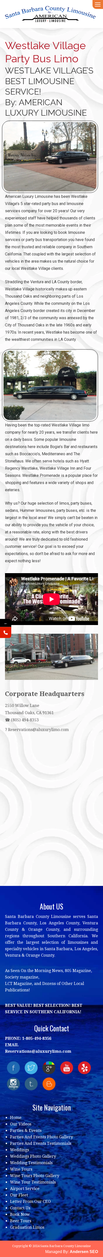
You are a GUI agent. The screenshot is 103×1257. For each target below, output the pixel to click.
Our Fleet (19, 1195)
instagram (13, 1083)
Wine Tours (21, 1169)
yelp (84, 1067)
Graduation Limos (27, 1227)
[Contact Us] (5, 632)
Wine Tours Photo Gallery (34, 1175)
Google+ (49, 1067)
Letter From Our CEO (30, 1201)
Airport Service (25, 1188)
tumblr (31, 1083)
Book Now (20, 1214)
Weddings (19, 1150)
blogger (49, 1083)
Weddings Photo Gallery (33, 1156)
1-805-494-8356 (36, 1038)
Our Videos (20, 1124)
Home (16, 1117)
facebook (13, 1067)
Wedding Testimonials (31, 1162)
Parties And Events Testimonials (40, 1143)
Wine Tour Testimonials (33, 1182)
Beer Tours (20, 1221)
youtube (67, 1067)
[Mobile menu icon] (97, 4)
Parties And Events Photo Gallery (41, 1137)
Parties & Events (26, 1130)
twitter (31, 1067)
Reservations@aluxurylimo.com (38, 729)
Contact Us (20, 1208)
